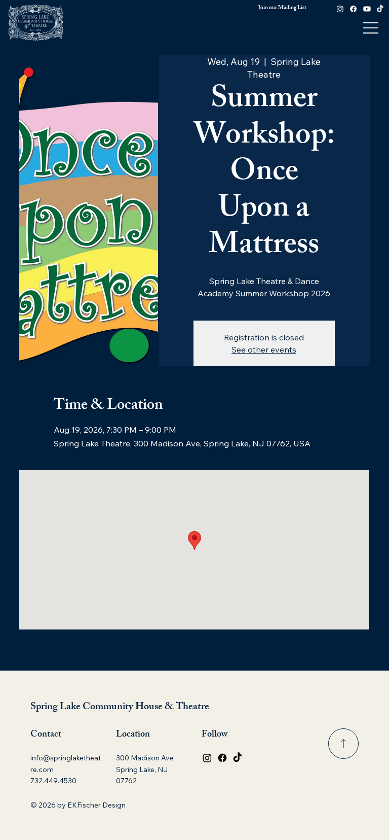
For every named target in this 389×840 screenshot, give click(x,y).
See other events (263, 349)
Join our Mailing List (282, 8)
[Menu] (371, 28)
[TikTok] (380, 9)
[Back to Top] (343, 743)
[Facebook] (353, 9)
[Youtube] (367, 9)
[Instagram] (340, 9)
